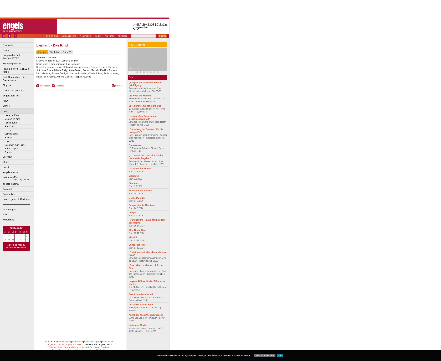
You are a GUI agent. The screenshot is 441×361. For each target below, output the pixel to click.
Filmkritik (54, 52)
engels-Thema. (11, 183)
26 (13, 240)
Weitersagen (45, 86)
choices (60, 344)
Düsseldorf (95, 347)
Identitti (133, 237)
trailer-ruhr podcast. (13, 90)
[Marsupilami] (140, 72)
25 (9, 240)
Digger (132, 212)
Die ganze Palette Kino (141, 304)
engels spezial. (11, 172)
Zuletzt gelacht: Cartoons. (17, 199)
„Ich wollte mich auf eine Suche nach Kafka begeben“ (146, 157)
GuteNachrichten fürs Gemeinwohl (14, 79)
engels (69, 344)
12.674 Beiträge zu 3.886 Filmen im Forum (16, 246)
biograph (51, 344)
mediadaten (108, 342)
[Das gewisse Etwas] (158, 72)
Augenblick (9, 194)
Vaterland (134, 176)
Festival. (8, 137)
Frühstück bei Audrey (140, 190)
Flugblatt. (8, 85)
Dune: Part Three (138, 245)
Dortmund (84, 347)
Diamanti (133, 183)
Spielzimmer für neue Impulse (145, 106)
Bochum (53, 347)
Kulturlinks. (9, 219)
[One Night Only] (154, 72)
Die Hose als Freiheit (140, 95)
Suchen (162, 36)
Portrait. (8, 152)
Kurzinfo (42, 52)
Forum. (8, 130)
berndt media (64, 342)
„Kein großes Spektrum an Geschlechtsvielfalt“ (143, 117)
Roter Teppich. (11, 148)
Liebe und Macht (137, 325)
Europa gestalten (12, 63)
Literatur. (7, 156)
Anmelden (122, 36)
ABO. (5, 100)
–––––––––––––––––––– (16, 204)
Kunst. (6, 167)
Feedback (59, 86)
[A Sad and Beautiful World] (151, 72)
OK (280, 355)
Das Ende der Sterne (140, 168)
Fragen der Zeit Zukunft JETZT (18, 57)
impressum (77, 342)
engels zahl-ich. (11, 95)
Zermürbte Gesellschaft (141, 294)
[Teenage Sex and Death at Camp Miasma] (147, 72)
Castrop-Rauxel (71, 347)
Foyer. (7, 141)
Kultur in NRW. (11, 177)
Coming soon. (11, 133)
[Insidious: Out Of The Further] (137, 72)
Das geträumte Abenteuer (142, 205)
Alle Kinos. (9, 126)
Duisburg (105, 347)
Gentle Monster (137, 198)
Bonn (60, 347)
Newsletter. (9, 45)
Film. (5, 111)
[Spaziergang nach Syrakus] (144, 72)
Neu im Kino (85, 36)
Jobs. (6, 214)
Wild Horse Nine (137, 230)
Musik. (6, 162)
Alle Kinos (109, 36)
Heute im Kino (51, 36)
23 (27, 236)
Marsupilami (135, 68)
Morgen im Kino (68, 36)
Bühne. (7, 105)
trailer (79, 344)
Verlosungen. (10, 209)
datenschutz (90, 342)
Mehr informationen (264, 355)
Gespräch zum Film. (14, 145)
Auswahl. (8, 189)
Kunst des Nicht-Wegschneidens (146, 315)
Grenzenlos (135, 145)
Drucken (118, 86)
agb (99, 342)
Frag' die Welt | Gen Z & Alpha (16, 70)
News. (6, 50)
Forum (98, 36)
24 (5, 240)
